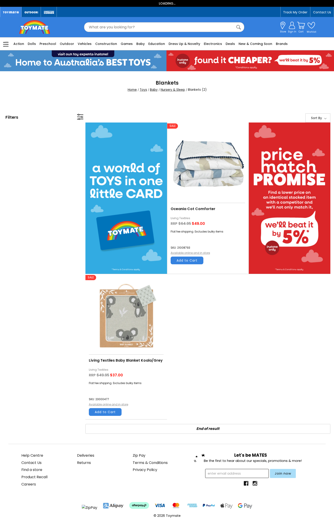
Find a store (31, 469)
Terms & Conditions (150, 462)
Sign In (292, 31)
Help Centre (32, 455)
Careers (28, 484)
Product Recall (34, 477)
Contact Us (322, 12)
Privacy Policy (145, 469)
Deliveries (85, 455)
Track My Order (295, 12)
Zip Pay (139, 455)
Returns (84, 462)
